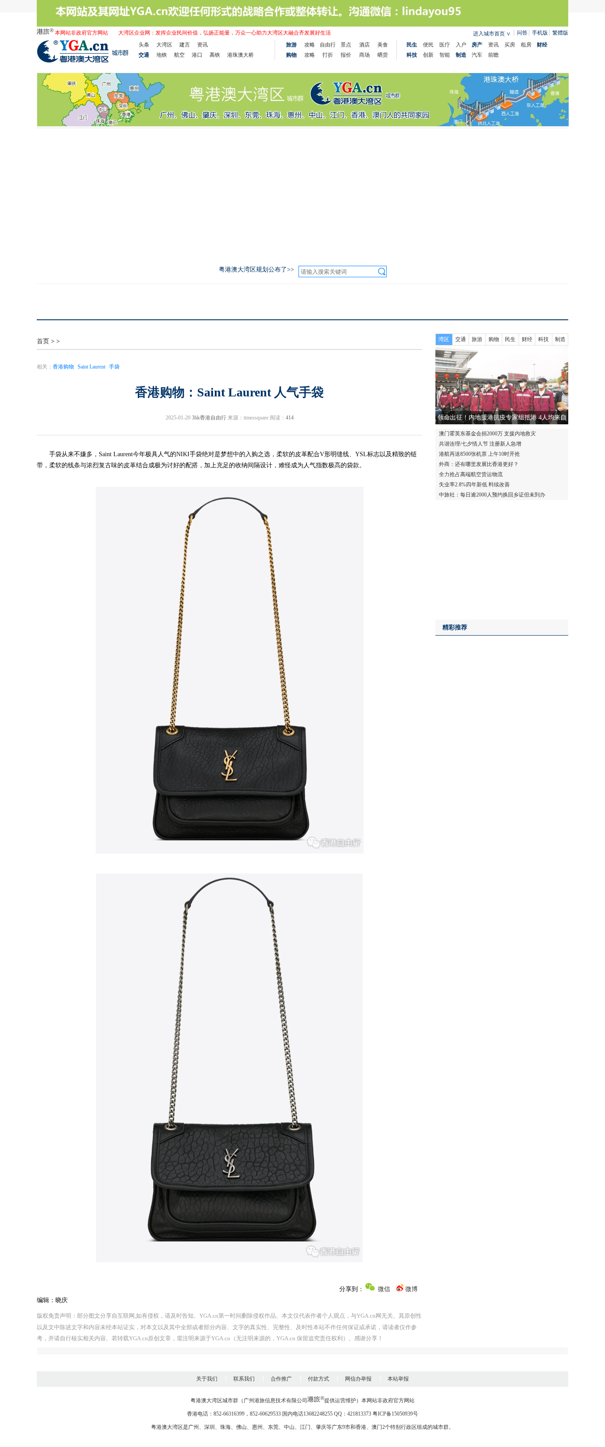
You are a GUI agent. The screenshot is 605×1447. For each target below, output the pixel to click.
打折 (327, 55)
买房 (509, 45)
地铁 (161, 55)
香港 (361, 1427)
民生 (510, 339)
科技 (543, 339)
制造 (560, 339)
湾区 (443, 339)
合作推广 (281, 1379)
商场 (364, 55)
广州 (193, 1427)
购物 (494, 339)
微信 (383, 1289)
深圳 (209, 1427)
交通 (460, 339)
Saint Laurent (91, 367)
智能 (444, 55)
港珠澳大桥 (240, 55)
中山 (289, 1427)
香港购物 (63, 367)
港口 (197, 55)
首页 (43, 341)
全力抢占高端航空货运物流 (471, 474)
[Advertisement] (302, 195)
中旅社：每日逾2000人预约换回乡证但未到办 (492, 495)
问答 (522, 33)
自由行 (328, 45)
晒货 (382, 55)
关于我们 (206, 1379)
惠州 (257, 1427)
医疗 (444, 45)
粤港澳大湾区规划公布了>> (256, 269)
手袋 (114, 367)
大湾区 (164, 45)
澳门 (377, 1427)
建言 (184, 45)
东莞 (273, 1427)
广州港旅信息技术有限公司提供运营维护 (300, 1400)
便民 (428, 45)
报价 (346, 55)
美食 (382, 45)
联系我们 (244, 1379)
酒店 (364, 45)
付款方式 (318, 1379)
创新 (428, 55)
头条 (144, 45)
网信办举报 (358, 1379)
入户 (461, 45)
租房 (526, 45)
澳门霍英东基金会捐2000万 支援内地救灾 (487, 434)
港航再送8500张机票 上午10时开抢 (479, 454)
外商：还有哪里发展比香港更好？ (479, 464)
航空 (179, 55)
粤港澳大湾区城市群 (214, 1400)
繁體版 (560, 33)
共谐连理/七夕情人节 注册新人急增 (480, 444)
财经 (527, 339)
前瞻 (493, 55)
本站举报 (398, 1379)
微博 (410, 1289)
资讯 (202, 45)
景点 (346, 45)
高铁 (214, 55)
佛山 (241, 1427)
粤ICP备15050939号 (395, 1414)
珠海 (225, 1427)
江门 (305, 1427)
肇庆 (321, 1427)
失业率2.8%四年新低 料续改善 (474, 484)
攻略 (309, 45)
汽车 (477, 55)
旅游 (477, 339)
